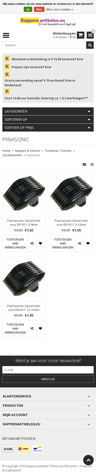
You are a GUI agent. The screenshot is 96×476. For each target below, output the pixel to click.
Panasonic (33, 155)
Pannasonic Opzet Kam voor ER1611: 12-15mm (23, 308)
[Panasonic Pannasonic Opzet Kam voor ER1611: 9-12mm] (71, 174)
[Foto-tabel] (85, 164)
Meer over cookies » (59, 9)
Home (6, 151)
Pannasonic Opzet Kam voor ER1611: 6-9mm (23, 223)
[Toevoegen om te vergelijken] (32, 243)
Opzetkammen (12, 155)
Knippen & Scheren (27, 151)
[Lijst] (92, 164)
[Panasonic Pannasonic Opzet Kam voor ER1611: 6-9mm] (24, 174)
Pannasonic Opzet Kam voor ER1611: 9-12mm (71, 223)
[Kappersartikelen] (48, 22)
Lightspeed (13, 470)
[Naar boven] (88, 460)
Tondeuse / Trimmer (58, 151)
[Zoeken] (90, 45)
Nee (39, 9)
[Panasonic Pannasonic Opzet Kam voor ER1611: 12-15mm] (24, 259)
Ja (28, 9)
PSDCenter (70, 466)
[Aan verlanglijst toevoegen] (41, 243)
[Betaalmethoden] (8, 449)
